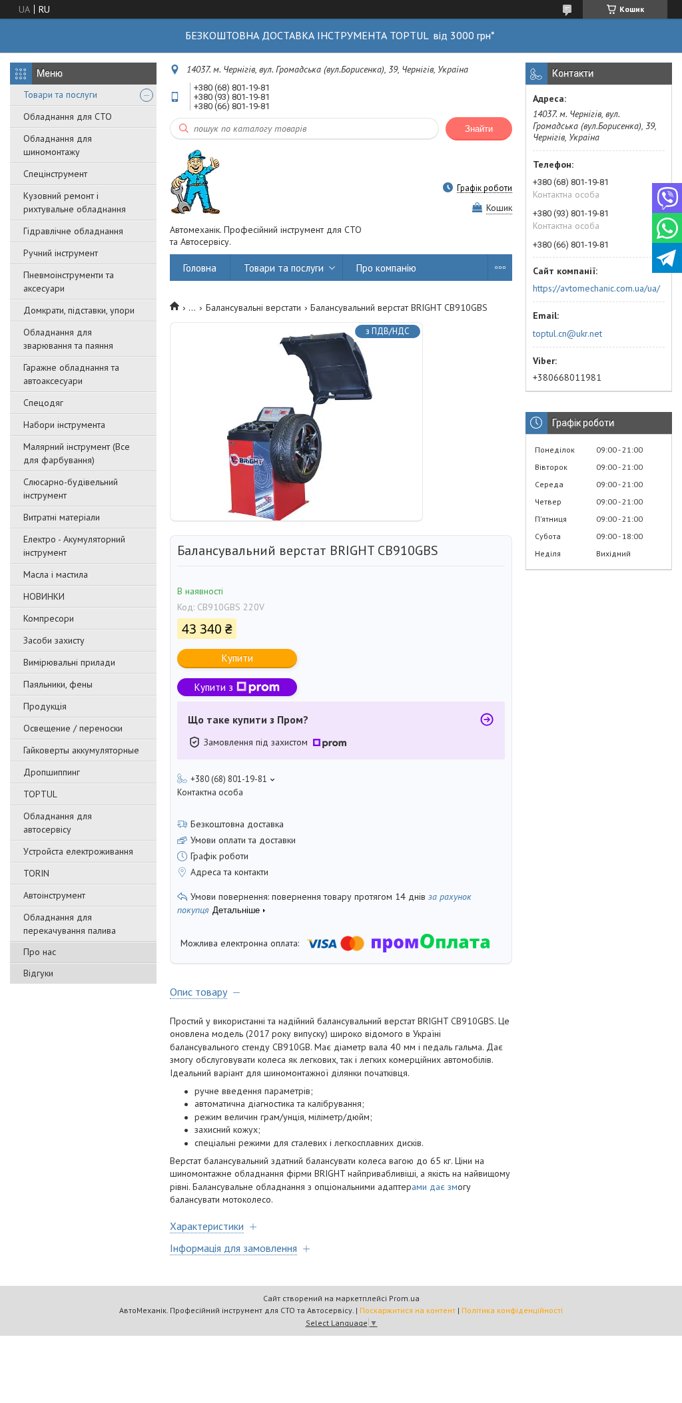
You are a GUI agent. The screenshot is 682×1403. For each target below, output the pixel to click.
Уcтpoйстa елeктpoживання (78, 851)
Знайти (479, 129)
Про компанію (386, 268)
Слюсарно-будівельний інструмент (70, 488)
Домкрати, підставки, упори (79, 310)
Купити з (213, 687)
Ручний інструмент (60, 253)
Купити (237, 658)
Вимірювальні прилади (69, 662)
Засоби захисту (54, 640)
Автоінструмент (54, 895)
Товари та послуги (60, 94)
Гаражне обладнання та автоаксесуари (71, 374)
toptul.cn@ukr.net (567, 333)
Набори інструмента (64, 425)
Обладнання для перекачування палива (69, 923)
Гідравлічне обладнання (73, 231)
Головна (199, 268)
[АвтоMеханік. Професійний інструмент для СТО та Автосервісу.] (195, 181)
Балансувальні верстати (253, 307)
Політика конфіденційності (512, 1310)
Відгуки (38, 973)
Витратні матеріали (61, 517)
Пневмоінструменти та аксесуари (68, 281)
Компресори (48, 618)
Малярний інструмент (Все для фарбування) (76, 453)
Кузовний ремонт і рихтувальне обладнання (74, 202)
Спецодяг (43, 403)
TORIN (36, 873)
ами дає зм (435, 1187)
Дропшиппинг (51, 772)
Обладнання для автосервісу (57, 822)
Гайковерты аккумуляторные (81, 750)
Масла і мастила (55, 574)
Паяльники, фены (58, 684)
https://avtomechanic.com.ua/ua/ (596, 288)
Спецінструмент (55, 174)
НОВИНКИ (44, 596)
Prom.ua (404, 1298)
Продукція (45, 706)
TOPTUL (40, 794)
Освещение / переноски (73, 728)
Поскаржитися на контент (408, 1310)
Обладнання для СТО (67, 116)
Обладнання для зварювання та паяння (68, 338)
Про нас (39, 952)
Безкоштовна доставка (237, 824)
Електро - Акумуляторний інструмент (74, 545)
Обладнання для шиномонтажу (57, 145)
